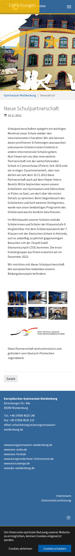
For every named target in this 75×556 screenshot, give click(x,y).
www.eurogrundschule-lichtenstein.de (29, 459)
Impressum (63, 496)
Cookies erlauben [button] (54, 548)
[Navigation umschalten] (69, 6)
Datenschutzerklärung (56, 500)
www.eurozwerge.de (17, 463)
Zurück (10, 379)
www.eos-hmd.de (15, 454)
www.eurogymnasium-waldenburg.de (28, 445)
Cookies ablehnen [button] (20, 548)
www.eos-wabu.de (15, 449)
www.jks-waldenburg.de (19, 468)
